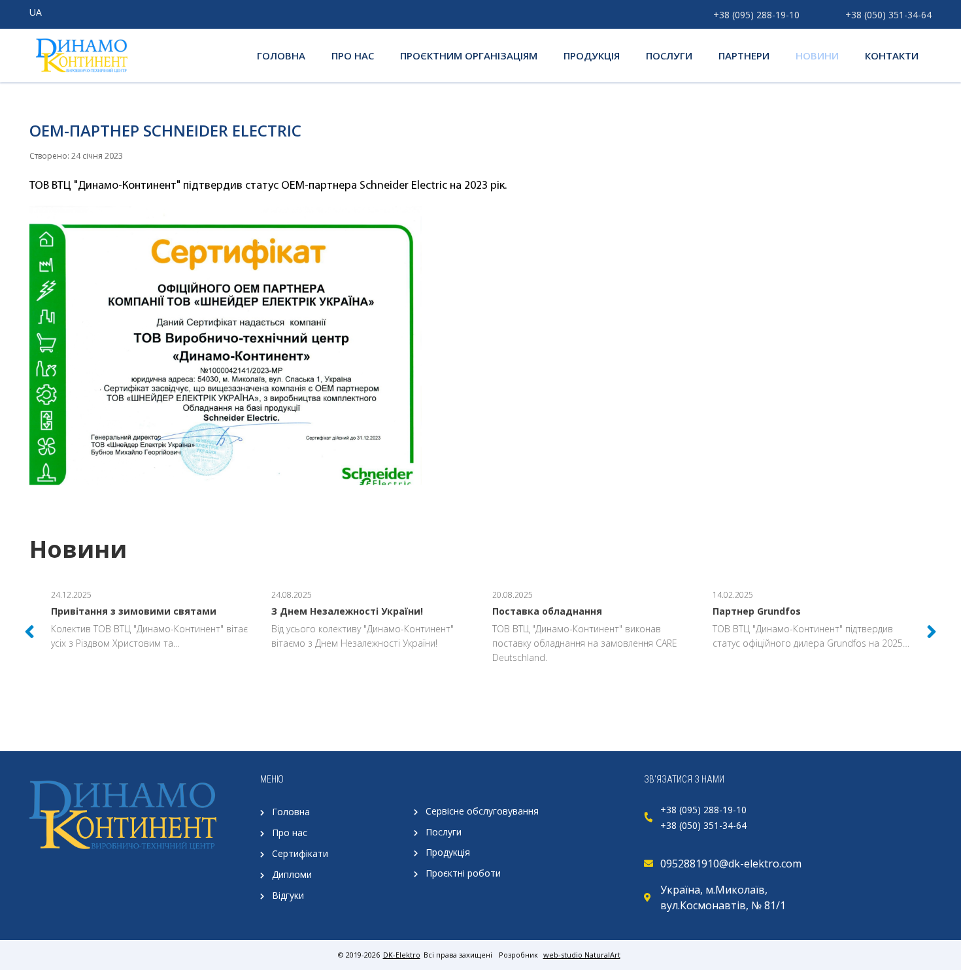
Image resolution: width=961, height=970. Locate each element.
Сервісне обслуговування (482, 811)
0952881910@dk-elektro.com (730, 863)
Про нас (289, 832)
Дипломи (292, 874)
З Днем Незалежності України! (347, 611)
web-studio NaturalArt (581, 955)
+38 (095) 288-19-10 (756, 14)
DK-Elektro (401, 955)
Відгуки (288, 895)
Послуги (444, 832)
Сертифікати (300, 853)
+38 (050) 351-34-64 (888, 14)
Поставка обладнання (547, 611)
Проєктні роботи (463, 873)
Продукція (448, 852)
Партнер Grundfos (757, 611)
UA (35, 12)
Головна (291, 811)
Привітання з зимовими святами (133, 611)
